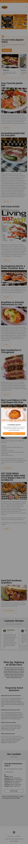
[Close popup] (24, 409)
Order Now (14, 433)
